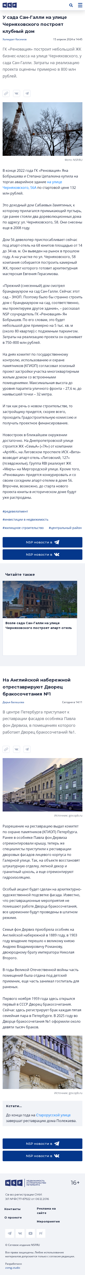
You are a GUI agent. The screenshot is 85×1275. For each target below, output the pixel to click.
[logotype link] (13, 5)
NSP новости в (39, 542)
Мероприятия (48, 1221)
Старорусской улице (53, 1115)
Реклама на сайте (46, 1211)
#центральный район (65, 528)
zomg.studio (12, 1268)
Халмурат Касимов (15, 39)
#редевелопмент (15, 511)
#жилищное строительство (23, 528)
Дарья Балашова (13, 702)
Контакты (12, 1209)
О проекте (13, 1217)
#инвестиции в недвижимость (25, 519)
